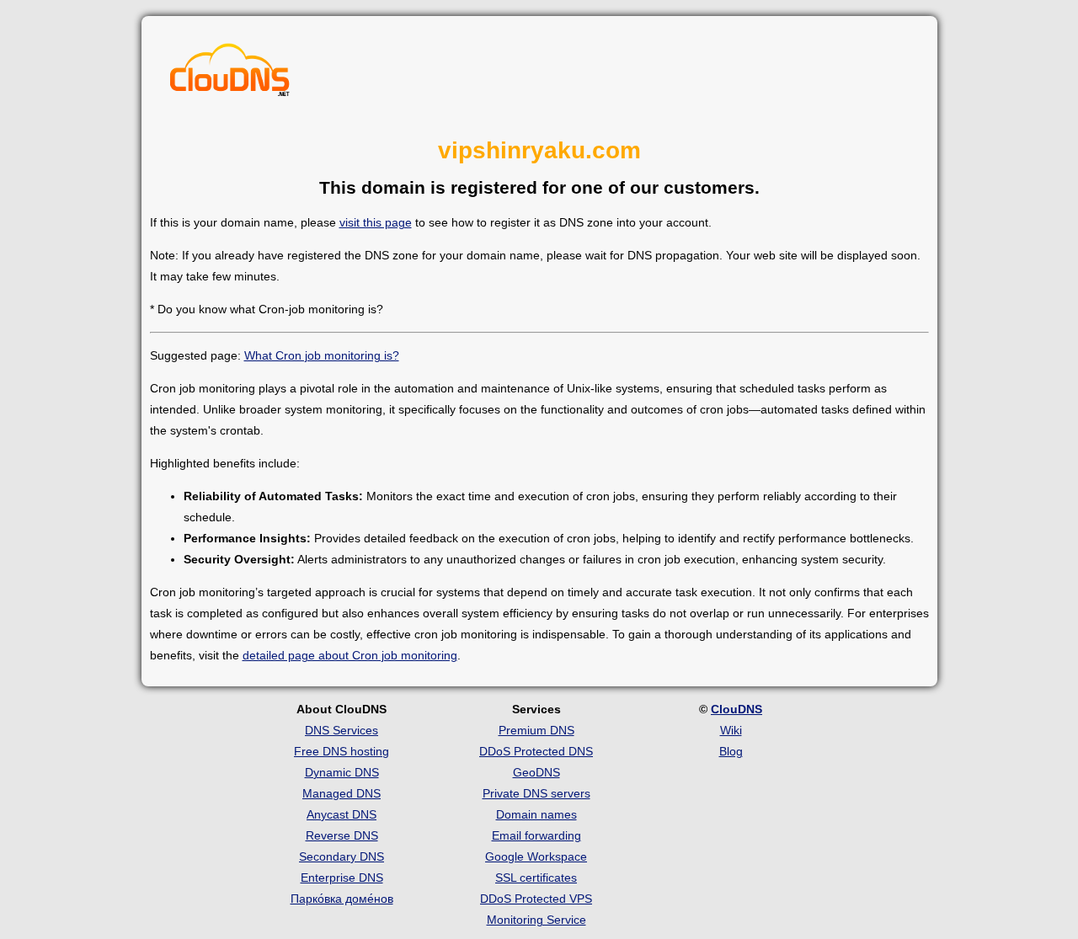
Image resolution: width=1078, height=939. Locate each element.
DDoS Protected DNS (536, 751)
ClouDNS (736, 709)
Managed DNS (341, 793)
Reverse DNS (342, 835)
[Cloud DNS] (230, 74)
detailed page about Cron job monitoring (350, 655)
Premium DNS (536, 730)
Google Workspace (536, 856)
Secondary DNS (341, 856)
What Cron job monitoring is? (321, 355)
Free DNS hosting (341, 751)
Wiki (731, 730)
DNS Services (341, 730)
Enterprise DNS (342, 877)
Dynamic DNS (342, 772)
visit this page (375, 222)
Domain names (536, 814)
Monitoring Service (536, 919)
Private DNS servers (536, 793)
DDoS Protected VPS (536, 898)
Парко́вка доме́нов (342, 898)
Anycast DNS (341, 814)
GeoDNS (536, 772)
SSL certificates (536, 877)
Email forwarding (536, 835)
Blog (731, 751)
